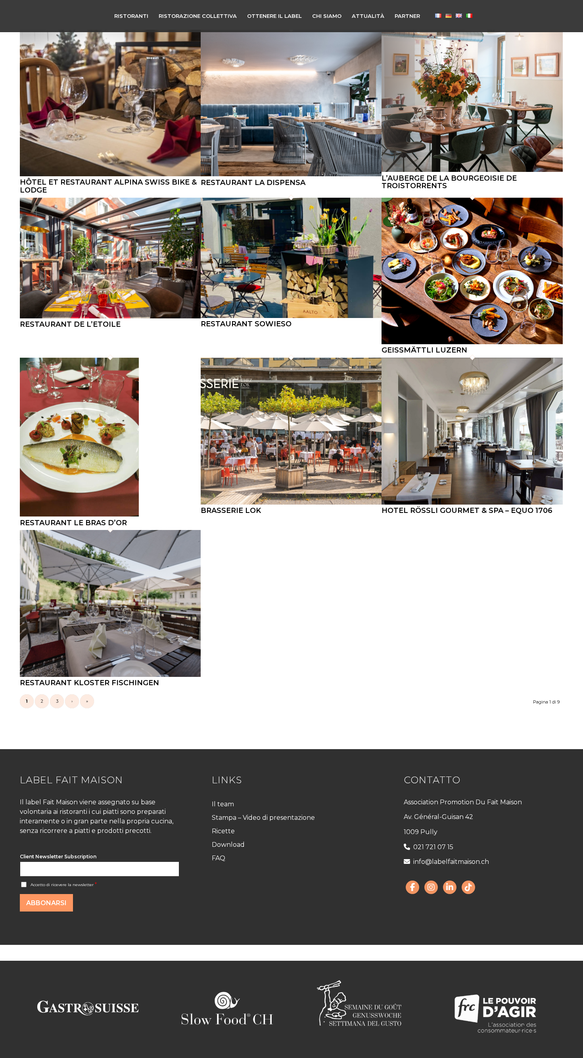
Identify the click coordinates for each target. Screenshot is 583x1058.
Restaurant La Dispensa (253, 182)
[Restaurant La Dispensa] (291, 174)
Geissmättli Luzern (424, 350)
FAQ (218, 858)
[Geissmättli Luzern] (472, 342)
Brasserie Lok (231, 510)
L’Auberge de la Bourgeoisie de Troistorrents (449, 182)
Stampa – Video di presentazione (263, 817)
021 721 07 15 (433, 847)
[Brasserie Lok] (291, 502)
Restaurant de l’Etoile (70, 324)
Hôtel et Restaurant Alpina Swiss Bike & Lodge (108, 186)
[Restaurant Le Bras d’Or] (79, 514)
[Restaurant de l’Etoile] (110, 316)
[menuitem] (131, 16)
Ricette (223, 831)
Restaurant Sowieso (246, 324)
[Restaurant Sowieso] (291, 316)
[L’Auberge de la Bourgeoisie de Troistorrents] (472, 170)
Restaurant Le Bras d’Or (73, 522)
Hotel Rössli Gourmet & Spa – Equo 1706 (467, 510)
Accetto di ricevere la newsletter (64, 884)
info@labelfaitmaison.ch (451, 861)
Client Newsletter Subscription (58, 857)
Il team (223, 804)
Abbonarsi (46, 903)
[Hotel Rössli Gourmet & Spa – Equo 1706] (472, 502)
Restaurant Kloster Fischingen (89, 682)
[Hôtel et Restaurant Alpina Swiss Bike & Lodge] (110, 174)
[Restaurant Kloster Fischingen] (110, 675)
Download (228, 844)
